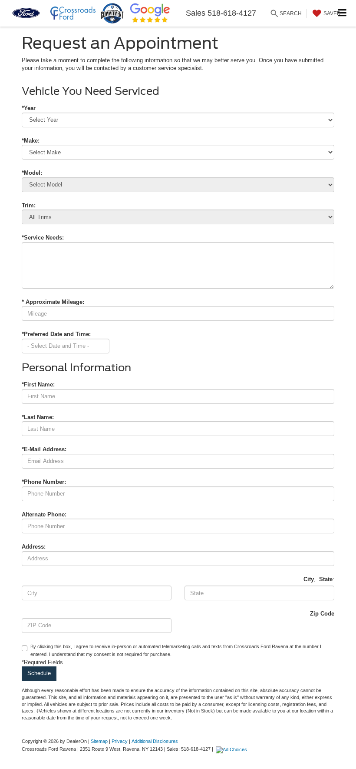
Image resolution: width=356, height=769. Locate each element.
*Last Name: (38, 417)
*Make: (31, 140)
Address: (34, 546)
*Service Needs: (43, 237)
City (308, 579)
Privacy (120, 741)
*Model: (32, 173)
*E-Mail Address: (44, 449)
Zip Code (322, 613)
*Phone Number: (44, 482)
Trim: (29, 205)
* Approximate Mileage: (53, 302)
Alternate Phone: (44, 514)
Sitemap (99, 741)
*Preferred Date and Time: (56, 334)
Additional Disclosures (155, 741)
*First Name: (38, 384)
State (326, 579)
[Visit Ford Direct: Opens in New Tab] (232, 749)
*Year (29, 108)
